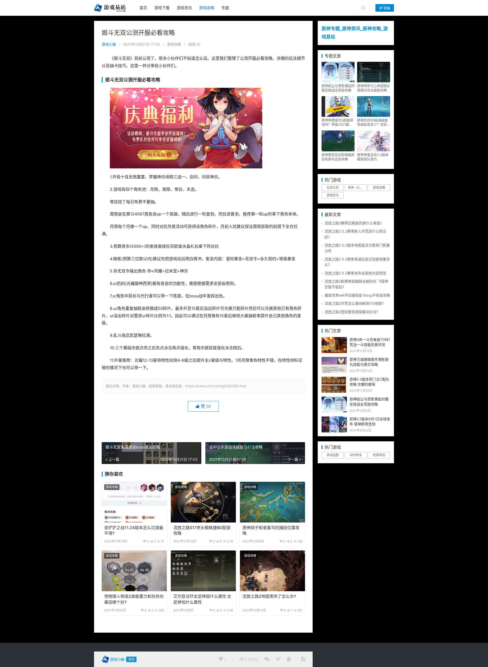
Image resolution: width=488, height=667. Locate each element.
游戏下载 (162, 7)
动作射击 (356, 455)
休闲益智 (333, 455)
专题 (225, 7)
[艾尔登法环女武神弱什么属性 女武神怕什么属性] (203, 570)
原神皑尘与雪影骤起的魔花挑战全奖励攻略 (338, 88)
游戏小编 (109, 44)
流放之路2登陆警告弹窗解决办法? (351, 312)
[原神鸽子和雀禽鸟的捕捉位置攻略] (272, 502)
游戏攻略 (206, 7)
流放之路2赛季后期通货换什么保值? (353, 223)
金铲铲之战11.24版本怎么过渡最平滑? (133, 530)
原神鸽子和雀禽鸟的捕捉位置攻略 (270, 530)
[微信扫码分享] (267, 659)
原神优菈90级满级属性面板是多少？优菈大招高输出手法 (373, 122)
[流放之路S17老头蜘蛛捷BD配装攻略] (203, 502)
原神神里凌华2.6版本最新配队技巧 (373, 157)
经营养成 (379, 455)
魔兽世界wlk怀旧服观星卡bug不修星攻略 (357, 295)
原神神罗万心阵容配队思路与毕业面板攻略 (373, 88)
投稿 (386, 8)
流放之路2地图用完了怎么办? (269, 596)
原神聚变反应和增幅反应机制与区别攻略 (338, 157)
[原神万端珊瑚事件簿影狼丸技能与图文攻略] (334, 359)
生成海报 (250, 659)
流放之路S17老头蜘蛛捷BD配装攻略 (202, 530)
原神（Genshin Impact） (357, 188)
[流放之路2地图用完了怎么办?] (272, 570)
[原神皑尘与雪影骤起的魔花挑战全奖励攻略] (334, 399)
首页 (143, 7)
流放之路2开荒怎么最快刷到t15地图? (354, 303)
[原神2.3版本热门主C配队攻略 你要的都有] (334, 379)
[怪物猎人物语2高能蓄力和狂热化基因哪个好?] (134, 570)
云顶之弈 (333, 188)
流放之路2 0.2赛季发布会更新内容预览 (355, 273)
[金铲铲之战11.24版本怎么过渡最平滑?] (134, 502)
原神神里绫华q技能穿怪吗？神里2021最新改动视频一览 (337, 122)
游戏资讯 (184, 7)
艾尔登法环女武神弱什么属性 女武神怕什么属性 (202, 599)
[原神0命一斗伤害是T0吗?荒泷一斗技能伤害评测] (334, 340)
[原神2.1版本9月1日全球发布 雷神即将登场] (334, 419)
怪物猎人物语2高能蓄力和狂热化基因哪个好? (134, 599)
